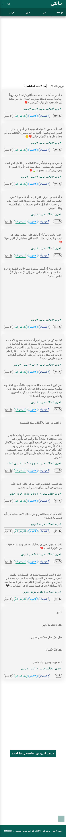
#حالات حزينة (46, 108)
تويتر (32, 116)
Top (61, 819)
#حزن (57, 108)
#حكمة (50, 592)
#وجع (35, 108)
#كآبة (10, 463)
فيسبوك (44, 116)
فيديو (11, 12)
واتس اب (19, 116)
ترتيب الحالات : (55, 86)
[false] (3, 4)
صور (28, 12)
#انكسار (33, 176)
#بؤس (27, 108)
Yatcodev (8, 831)
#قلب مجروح (46, 493)
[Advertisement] (33, 50)
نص (44, 12)
